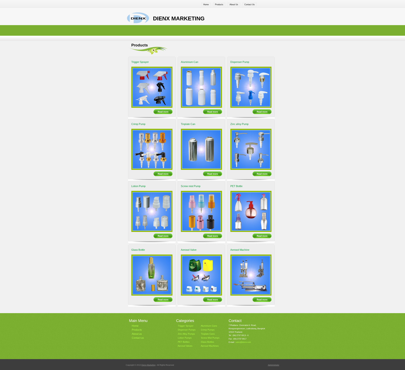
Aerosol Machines (210, 346)
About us (137, 334)
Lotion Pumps (185, 338)
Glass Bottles (207, 342)
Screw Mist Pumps (210, 338)
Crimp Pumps (208, 329)
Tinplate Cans (208, 334)
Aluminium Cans (209, 326)
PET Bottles (184, 342)
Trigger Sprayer (185, 326)
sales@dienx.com (243, 342)
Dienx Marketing (148, 365)
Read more (163, 112)
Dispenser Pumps (187, 329)
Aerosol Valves (185, 346)
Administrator (273, 365)
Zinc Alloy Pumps (186, 334)
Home (135, 326)
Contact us (138, 338)
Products (137, 329)
